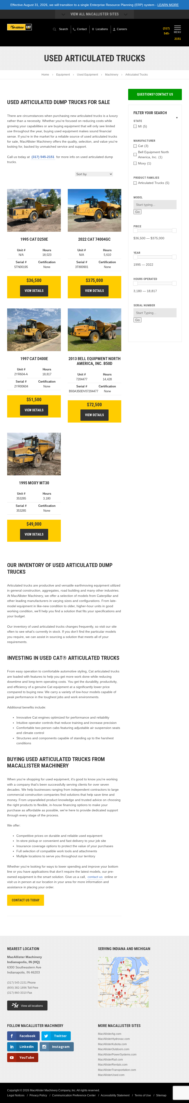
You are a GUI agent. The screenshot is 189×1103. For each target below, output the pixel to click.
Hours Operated (145, 279)
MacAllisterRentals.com (112, 1064)
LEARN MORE (168, 5)
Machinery (111, 74)
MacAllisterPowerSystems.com (117, 1054)
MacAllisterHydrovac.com (114, 1039)
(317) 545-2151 (43, 157)
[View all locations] (123, 1010)
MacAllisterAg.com (109, 1033)
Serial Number (144, 305)
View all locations (32, 1005)
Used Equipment (87, 74)
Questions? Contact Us (155, 94)
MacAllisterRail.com (110, 1059)
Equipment (63, 74)
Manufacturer (144, 140)
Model (138, 197)
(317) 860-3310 (17, 992)
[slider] (135, 230)
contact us (95, 877)
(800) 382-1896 (17, 987)
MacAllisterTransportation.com (117, 1070)
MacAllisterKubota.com (112, 1044)
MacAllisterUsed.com (111, 1075)
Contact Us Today (25, 900)
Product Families (146, 177)
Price (137, 226)
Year (136, 252)
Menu (177, 32)
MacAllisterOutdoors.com (113, 1049)
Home (45, 74)
